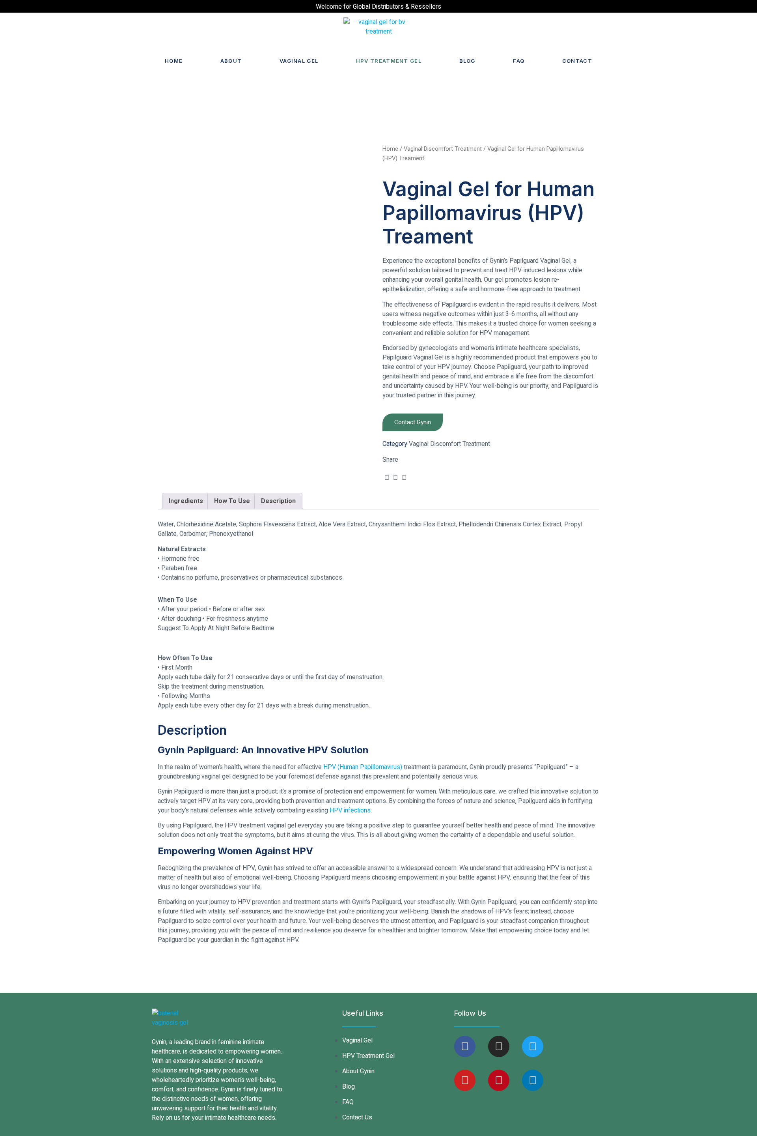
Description (278, 501)
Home (174, 61)
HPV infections (350, 810)
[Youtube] (464, 1080)
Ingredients (186, 501)
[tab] (186, 501)
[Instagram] (498, 1046)
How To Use (232, 501)
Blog (467, 61)
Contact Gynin (412, 422)
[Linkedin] (532, 1080)
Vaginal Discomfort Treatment (443, 149)
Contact (577, 61)
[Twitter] (532, 1046)
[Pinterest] (498, 1080)
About (231, 61)
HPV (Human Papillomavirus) (362, 767)
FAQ (518, 61)
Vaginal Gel (299, 61)
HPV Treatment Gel (388, 61)
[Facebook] (464, 1046)
